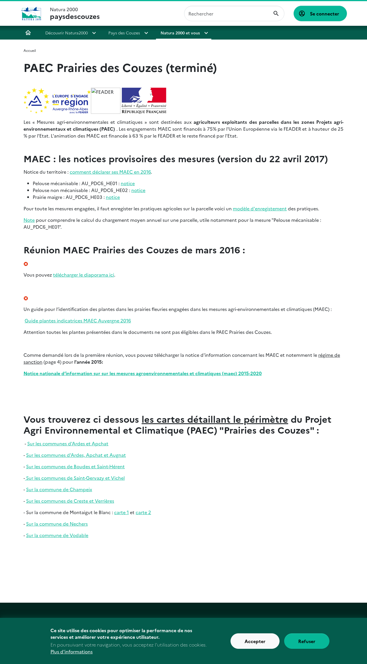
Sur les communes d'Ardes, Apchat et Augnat (76, 455)
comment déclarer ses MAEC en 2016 (110, 172)
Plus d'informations (71, 651)
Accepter (255, 641)
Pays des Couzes (124, 33)
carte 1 (121, 512)
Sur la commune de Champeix (59, 489)
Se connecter (324, 13)
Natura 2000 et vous (180, 33)
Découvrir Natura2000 (66, 33)
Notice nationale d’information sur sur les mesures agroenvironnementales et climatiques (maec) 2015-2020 (143, 373)
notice (128, 183)
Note (29, 220)
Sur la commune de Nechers (57, 523)
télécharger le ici (83, 274)
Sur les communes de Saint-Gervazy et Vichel (75, 478)
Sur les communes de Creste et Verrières (70, 500)
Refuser (306, 641)
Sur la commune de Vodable (57, 535)
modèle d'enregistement (260, 208)
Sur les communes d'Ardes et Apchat (67, 443)
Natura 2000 (75, 13)
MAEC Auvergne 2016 (78, 320)
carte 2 (143, 512)
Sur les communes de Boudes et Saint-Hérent (75, 466)
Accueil (28, 33)
